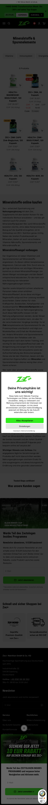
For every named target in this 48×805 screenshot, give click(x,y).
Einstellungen (24, 426)
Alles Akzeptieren (24, 420)
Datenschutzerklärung (28, 431)
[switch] (42, 801)
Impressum (16, 431)
